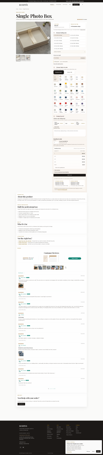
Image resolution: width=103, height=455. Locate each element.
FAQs (57, 436)
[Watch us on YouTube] (23, 447)
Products (52, 4)
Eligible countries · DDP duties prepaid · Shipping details (75, 1)
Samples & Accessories (49, 431)
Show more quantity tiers (60, 167)
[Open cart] (82, 4)
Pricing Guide (58, 4)
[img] (20, 275)
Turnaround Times (60, 428)
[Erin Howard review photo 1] (21, 353)
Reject (93, 451)
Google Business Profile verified (24, 435)
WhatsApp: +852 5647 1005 (24, 443)
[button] (80, 19)
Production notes (56, 128)
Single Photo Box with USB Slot (25, 241)
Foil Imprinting (59, 438)
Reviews (77, 430)
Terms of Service (69, 434)
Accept (98, 451)
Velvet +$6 (69, 72)
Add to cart (69, 175)
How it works (56, 126)
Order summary (57, 170)
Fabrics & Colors (50, 434)
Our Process (65, 4)
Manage (88, 451)
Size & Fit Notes (57, 51)
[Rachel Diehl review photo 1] (21, 285)
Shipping (58, 434)
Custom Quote (68, 428)
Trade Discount (78, 432)
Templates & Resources (59, 431)
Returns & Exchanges (70, 430)
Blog (76, 428)
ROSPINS (23, 426)
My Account (76, 4)
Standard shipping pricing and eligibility (61, 172)
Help (70, 4)
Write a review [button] (75, 258)
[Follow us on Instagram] (20, 447)
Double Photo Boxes (23, 242)
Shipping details (82, 29)
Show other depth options (58, 63)
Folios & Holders (50, 428)
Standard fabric (58, 72)
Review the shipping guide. (62, 189)
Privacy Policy (68, 432)
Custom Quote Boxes (23, 244)
